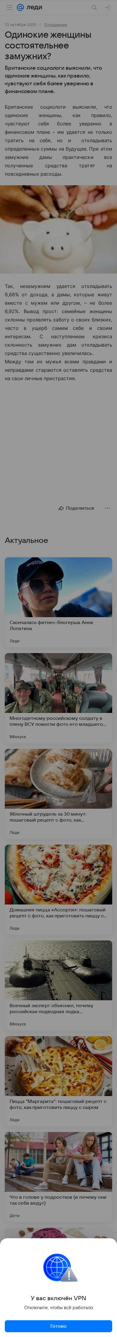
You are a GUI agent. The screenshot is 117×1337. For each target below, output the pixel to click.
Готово (58, 1326)
